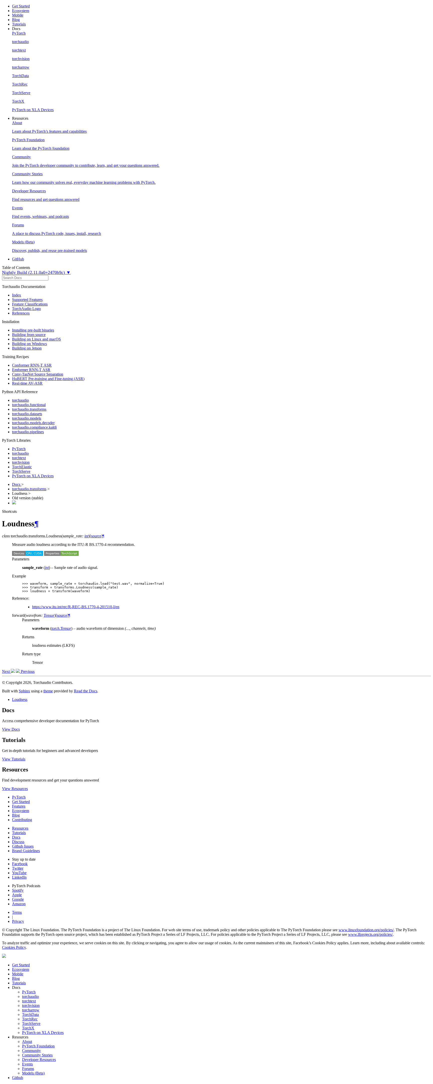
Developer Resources (39, 1059)
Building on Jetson (27, 348)
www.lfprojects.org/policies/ (370, 934)
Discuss (18, 842)
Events (27, 1064)
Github (17, 1077)
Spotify (18, 890)
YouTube (19, 873)
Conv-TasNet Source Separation (37, 374)
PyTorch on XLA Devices (33, 476)
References (21, 313)
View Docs (11, 729)
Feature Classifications (30, 304)
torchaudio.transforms (29, 409)
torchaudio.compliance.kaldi (34, 427)
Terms (17, 912)
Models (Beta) (33, 1073)
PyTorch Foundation (38, 1046)
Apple (17, 895)
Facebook (20, 864)
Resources (20, 828)
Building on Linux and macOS (36, 339)
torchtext (19, 458)
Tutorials (19, 24)
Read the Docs (85, 691)
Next (6, 671)
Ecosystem (20, 11)
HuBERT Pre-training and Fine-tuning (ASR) (48, 379)
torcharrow (30, 1010)
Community (31, 1050)
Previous (27, 671)
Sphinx (24, 691)
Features (18, 806)
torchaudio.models (26, 418)
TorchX (28, 1028)
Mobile (17, 15)
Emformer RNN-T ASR (31, 370)
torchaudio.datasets (27, 414)
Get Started (21, 6)
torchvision (21, 462)
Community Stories (37, 1055)
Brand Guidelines (26, 851)
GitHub (18, 259)
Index (16, 295)
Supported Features (27, 299)
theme (48, 691)
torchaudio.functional (29, 405)
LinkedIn (19, 877)
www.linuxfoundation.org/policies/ (366, 930)
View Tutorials (13, 759)
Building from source (29, 335)
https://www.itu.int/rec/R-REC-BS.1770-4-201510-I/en (75, 607)
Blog (16, 20)
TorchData (30, 1014)
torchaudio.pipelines (28, 432)
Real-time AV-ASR (27, 383)
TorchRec (30, 1019)
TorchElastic (22, 467)
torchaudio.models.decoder (33, 423)
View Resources (15, 789)
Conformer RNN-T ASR (32, 365)
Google (18, 899)
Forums (28, 1068)
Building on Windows (29, 344)
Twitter (17, 868)
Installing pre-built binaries (33, 330)
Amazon (19, 904)
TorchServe (21, 471)
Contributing (22, 820)
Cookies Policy (14, 947)
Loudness (19, 699)
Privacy (18, 921)
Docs (16, 484)
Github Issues (23, 846)
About (27, 1041)
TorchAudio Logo (26, 308)
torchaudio (20, 400)
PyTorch (19, 449)
